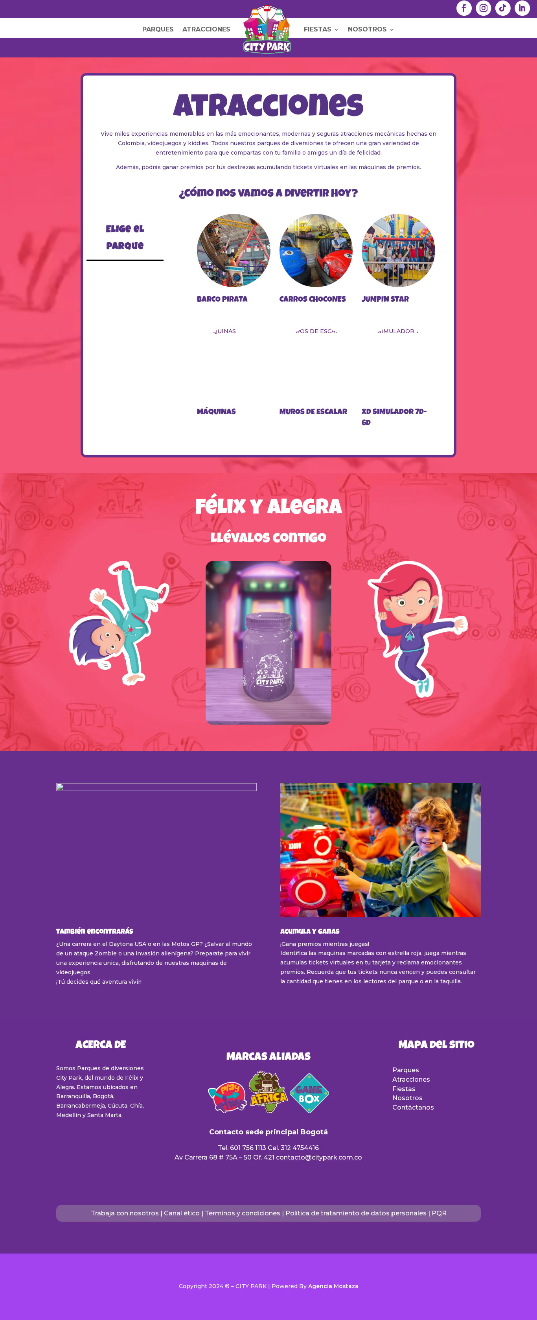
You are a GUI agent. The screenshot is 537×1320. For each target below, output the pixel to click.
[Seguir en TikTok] (502, 8)
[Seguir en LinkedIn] (522, 8)
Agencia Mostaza (333, 1286)
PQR (439, 1213)
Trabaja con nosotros (125, 1213)
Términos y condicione (241, 1213)
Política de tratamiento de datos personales (356, 1213)
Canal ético (182, 1213)
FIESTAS (317, 29)
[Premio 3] (268, 722)
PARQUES (158, 29)
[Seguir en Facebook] (464, 8)
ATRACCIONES (206, 29)
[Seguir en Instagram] (483, 8)
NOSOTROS (367, 29)
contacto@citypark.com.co (319, 1157)
